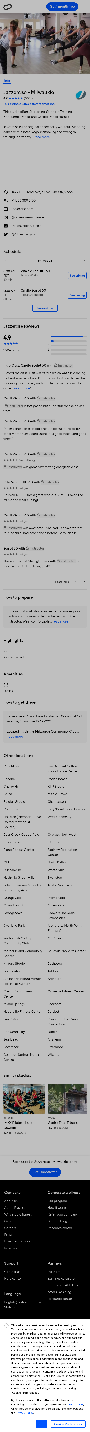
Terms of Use (74, 1404)
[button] (82, 1325)
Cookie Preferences (68, 1424)
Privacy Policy (24, 1413)
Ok (41, 1424)
